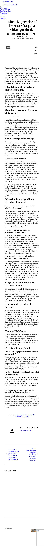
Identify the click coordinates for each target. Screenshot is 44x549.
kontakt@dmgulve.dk (10, 5)
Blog (8, 47)
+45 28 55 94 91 (7, 1)
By (27, 415)
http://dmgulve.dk (26, 430)
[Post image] (10, 480)
